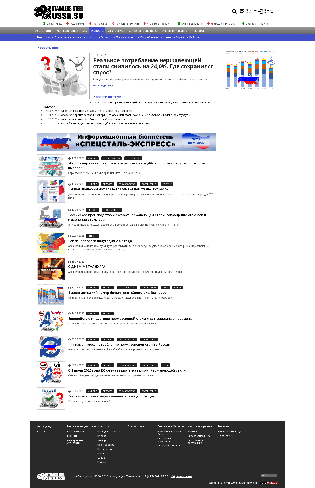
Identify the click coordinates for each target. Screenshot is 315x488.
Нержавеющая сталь (72, 31)
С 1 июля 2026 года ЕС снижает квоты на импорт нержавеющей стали (127, 370)
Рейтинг (194, 37)
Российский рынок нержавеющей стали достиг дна (111, 396)
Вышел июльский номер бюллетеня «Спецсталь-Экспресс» (96, 110)
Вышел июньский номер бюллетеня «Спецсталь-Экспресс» (96, 119)
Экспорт (106, 37)
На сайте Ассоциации (230, 431)
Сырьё (180, 37)
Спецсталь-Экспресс (143, 31)
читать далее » (103, 85)
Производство (125, 37)
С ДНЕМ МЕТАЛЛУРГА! (87, 266)
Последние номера (169, 445)
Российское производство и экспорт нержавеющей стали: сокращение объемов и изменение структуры (125, 115)
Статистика (116, 31)
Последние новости (67, 37)
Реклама (198, 31)
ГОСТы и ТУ (73, 436)
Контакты (43, 431)
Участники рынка (174, 31)
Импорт (91, 37)
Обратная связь (181, 476)
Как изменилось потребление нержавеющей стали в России (119, 344)
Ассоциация (43, 31)
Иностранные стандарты (75, 441)
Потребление (149, 37)
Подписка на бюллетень (165, 439)
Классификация (76, 431)
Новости (97, 31)
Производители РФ (199, 436)
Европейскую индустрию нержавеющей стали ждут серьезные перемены (105, 123)
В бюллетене (225, 436)
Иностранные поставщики (196, 441)
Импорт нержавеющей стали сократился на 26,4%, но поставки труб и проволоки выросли (136, 165)
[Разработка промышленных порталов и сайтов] (269, 482)
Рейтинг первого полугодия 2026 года (100, 241)
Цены (167, 37)
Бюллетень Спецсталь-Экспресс (171, 432)
